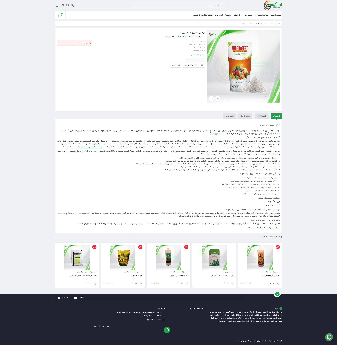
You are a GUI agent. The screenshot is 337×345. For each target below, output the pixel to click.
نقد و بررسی (229, 116)
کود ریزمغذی (268, 24)
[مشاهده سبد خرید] (60, 16)
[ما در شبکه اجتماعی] (67, 5)
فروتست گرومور (137, 275)
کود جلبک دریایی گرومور (179, 275)
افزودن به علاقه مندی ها (191, 65)
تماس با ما (215, 133)
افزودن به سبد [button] (278, 284)
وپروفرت (197, 36)
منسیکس (235, 341)
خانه (279, 24)
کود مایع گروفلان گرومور (271, 275)
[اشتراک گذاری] (217, 98)
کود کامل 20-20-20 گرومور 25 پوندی (83, 275)
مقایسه (174, 65)
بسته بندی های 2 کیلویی (91, 146)
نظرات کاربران (262, 116)
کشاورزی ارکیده (273, 227)
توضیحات (276, 116)
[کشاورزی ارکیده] (273, 5)
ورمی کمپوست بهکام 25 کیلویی (222, 275)
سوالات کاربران (245, 116)
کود (275, 24)
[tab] (276, 116)
